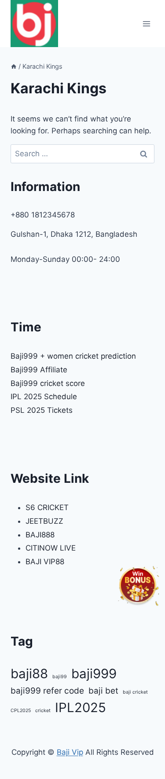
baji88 (29, 673)
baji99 (59, 677)
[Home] (14, 66)
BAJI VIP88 (45, 561)
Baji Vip (70, 752)
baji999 (94, 673)
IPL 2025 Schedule (44, 396)
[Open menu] (146, 23)
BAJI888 (40, 534)
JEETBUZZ (44, 521)
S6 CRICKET (47, 507)
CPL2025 (21, 710)
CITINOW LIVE (51, 548)
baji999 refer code (47, 691)
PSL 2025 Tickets (42, 410)
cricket (43, 710)
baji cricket (135, 692)
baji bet (103, 691)
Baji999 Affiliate (39, 369)
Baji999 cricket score (48, 383)
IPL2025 (80, 707)
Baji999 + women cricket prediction (73, 356)
